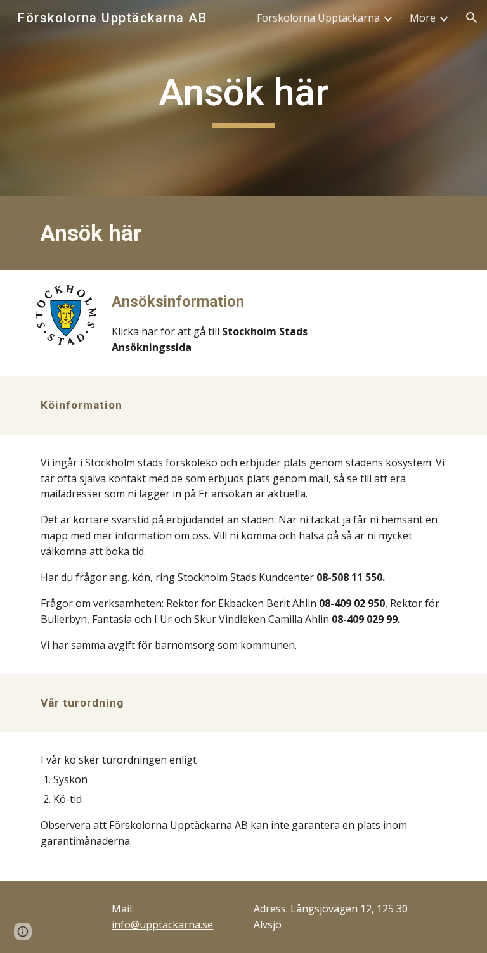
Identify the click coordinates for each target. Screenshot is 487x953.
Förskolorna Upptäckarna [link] (318, 18)
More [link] (423, 18)
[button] (472, 18)
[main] (243, 98)
